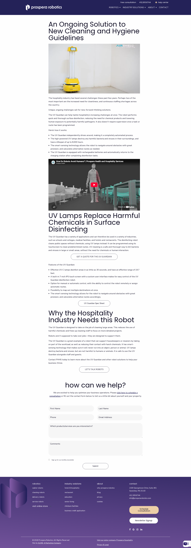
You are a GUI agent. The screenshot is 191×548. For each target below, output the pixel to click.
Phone (52, 415)
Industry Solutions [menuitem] (133, 7)
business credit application (75, 511)
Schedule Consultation (144, 510)
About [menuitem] (151, 7)
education (68, 497)
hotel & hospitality (72, 488)
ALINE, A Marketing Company (49, 543)
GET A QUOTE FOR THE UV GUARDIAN (94, 256)
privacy (99, 497)
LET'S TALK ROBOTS (94, 369)
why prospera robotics (106, 488)
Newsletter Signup (143, 520)
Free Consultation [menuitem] (128, 2)
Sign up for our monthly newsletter (63, 460)
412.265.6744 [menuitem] (145, 2)
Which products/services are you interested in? (64, 424)
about (100, 483)
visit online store (40, 506)
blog (99, 492)
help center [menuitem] (163, 2)
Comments (53, 442)
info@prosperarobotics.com (140, 498)
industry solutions (73, 483)
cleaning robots (38, 492)
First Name (55, 407)
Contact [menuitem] (163, 7)
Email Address (104, 415)
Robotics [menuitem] (114, 7)
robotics (36, 483)
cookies (100, 501)
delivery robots (38, 497)
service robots (38, 501)
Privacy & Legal (103, 545)
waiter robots (37, 488)
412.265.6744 (134, 495)
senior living (69, 501)
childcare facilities (71, 506)
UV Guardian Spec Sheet (94, 303)
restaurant (69, 492)
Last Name (103, 407)
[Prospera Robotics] (44, 7)
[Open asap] (186, 544)
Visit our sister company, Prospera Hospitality (115, 540)
